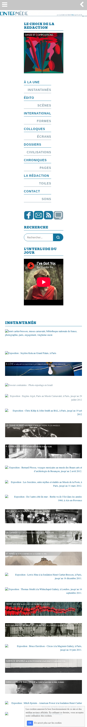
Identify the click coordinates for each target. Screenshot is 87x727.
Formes (44, 121)
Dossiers (32, 144)
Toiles (45, 183)
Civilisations (39, 152)
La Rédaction (36, 175)
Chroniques (35, 160)
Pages (45, 167)
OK (30, 723)
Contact (32, 191)
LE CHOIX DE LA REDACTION (39, 26)
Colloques (34, 129)
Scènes (44, 105)
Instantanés (39, 90)
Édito (29, 97)
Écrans (44, 136)
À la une (32, 82)
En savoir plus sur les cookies (48, 723)
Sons (46, 199)
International (37, 113)
